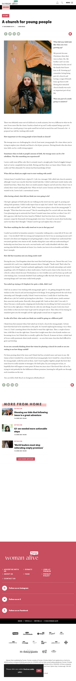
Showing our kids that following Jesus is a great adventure (31, 414)
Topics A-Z (28, 621)
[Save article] (70, 34)
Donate (28, 569)
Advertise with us (11, 570)
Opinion (18, 408)
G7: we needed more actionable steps (30, 430)
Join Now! (6, 7)
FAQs (27, 574)
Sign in (49, 30)
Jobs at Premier (47, 570)
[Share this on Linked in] (14, 34)
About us (8, 574)
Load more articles (25, 459)
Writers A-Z (38, 621)
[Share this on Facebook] (6, 34)
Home (5, 16)
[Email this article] (18, 34)
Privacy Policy (47, 575)
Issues (20, 621)
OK (39, 670)
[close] (71, 30)
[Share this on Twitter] (10, 34)
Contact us (9, 578)
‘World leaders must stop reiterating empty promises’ (28, 446)
